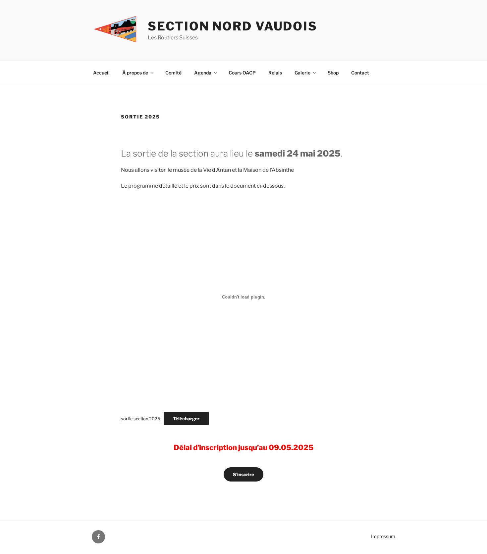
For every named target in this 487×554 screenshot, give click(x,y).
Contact (360, 72)
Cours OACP (242, 72)
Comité (173, 72)
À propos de (135, 72)
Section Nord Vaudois (232, 26)
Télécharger (186, 418)
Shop (333, 72)
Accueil (101, 72)
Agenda (202, 72)
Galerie (302, 72)
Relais (275, 72)
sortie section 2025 (140, 418)
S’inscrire (243, 474)
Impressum (383, 536)
